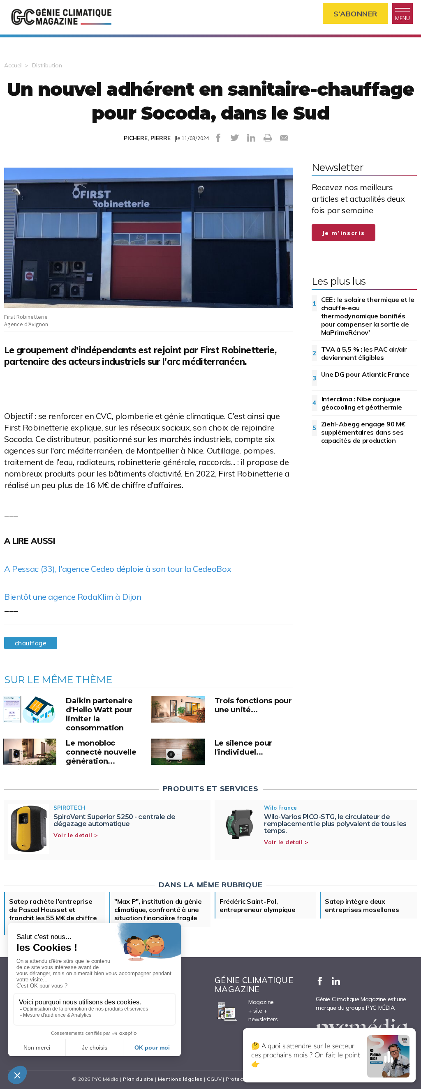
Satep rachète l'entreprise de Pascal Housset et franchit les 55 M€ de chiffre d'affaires (53, 913)
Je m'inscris (343, 233)
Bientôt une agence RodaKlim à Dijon (72, 597)
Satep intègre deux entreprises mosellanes (362, 905)
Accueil (13, 65)
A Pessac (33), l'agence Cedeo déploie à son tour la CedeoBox (117, 569)
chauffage (30, 643)
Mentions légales (180, 1079)
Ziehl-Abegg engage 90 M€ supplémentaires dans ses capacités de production (363, 432)
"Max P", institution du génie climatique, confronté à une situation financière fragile (157, 909)
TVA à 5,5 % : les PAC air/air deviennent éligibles (364, 353)
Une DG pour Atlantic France (365, 374)
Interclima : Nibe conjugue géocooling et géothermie (362, 403)
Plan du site (138, 1079)
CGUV (214, 1079)
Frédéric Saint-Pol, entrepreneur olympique (257, 905)
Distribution (47, 65)
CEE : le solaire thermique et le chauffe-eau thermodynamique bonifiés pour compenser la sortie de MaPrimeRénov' (367, 315)
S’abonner (355, 13)
